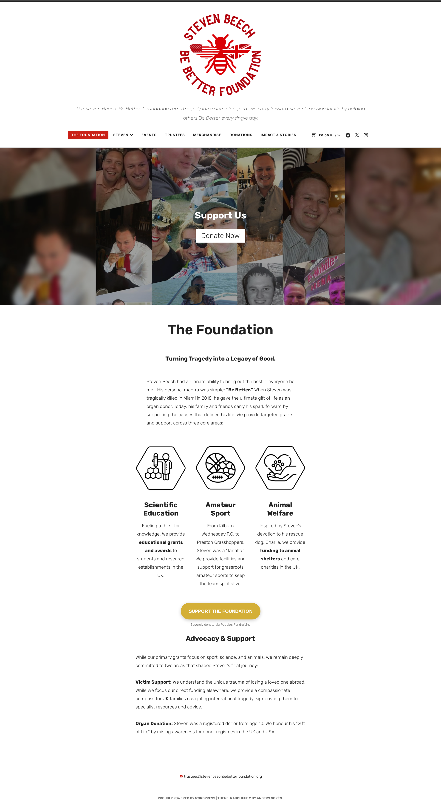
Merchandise (207, 135)
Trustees (175, 135)
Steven (120, 135)
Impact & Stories (278, 135)
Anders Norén (269, 798)
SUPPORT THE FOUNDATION (220, 611)
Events (149, 135)
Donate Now (220, 236)
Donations (240, 135)
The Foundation (88, 135)
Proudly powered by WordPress (186, 798)
